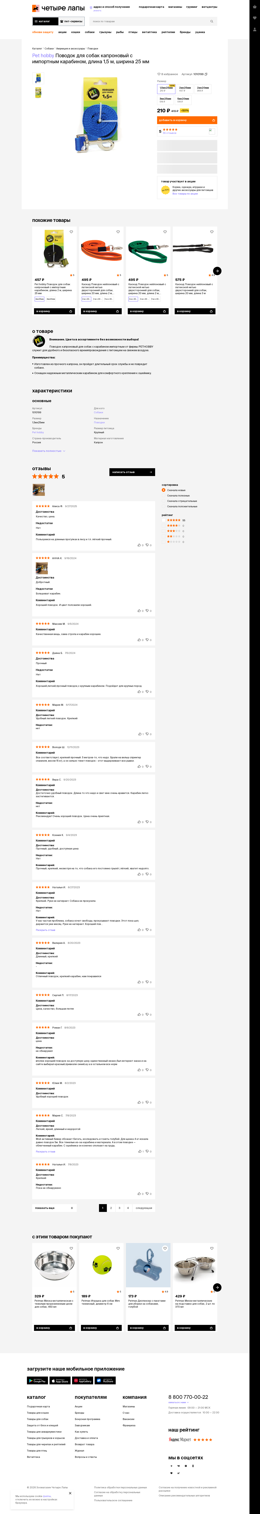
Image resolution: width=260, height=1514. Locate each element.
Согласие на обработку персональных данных (117, 1494)
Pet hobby (43, 55)
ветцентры (209, 6)
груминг (192, 6)
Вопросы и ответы (86, 1457)
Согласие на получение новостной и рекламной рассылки (188, 1489)
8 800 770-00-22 (188, 1397)
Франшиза (129, 1425)
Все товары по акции (185, 193)
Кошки (75, 32)
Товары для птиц (37, 1450)
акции (62, 32)
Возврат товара (84, 1444)
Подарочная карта (38, 1406)
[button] (187, 131)
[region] (124, 32)
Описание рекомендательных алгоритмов (184, 1495)
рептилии (168, 32)
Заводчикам (82, 1425)
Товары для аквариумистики (44, 1431)
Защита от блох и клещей (42, 1425)
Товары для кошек (38, 1412)
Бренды (79, 1412)
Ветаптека (149, 32)
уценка (200, 32)
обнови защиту (42, 32)
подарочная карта (151, 6)
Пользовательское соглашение (113, 1500)
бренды (185, 32)
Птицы (132, 32)
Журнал (79, 1450)
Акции (78, 1406)
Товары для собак (37, 1419)
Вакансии (128, 1419)
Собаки (89, 32)
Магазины (129, 1406)
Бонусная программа (87, 1419)
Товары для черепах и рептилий (46, 1444)
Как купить (81, 1431)
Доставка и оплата (86, 1438)
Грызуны (105, 32)
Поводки (99, 422)
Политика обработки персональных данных (120, 1487)
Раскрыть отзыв (45, 930)
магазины (175, 6)
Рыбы (120, 32)
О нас (126, 1412)
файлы (47, 1496)
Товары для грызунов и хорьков (46, 1438)
